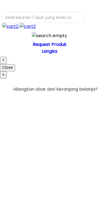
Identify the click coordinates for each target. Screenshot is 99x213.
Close (7, 67)
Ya (79, 100)
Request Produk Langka (50, 47)
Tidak (89, 100)
